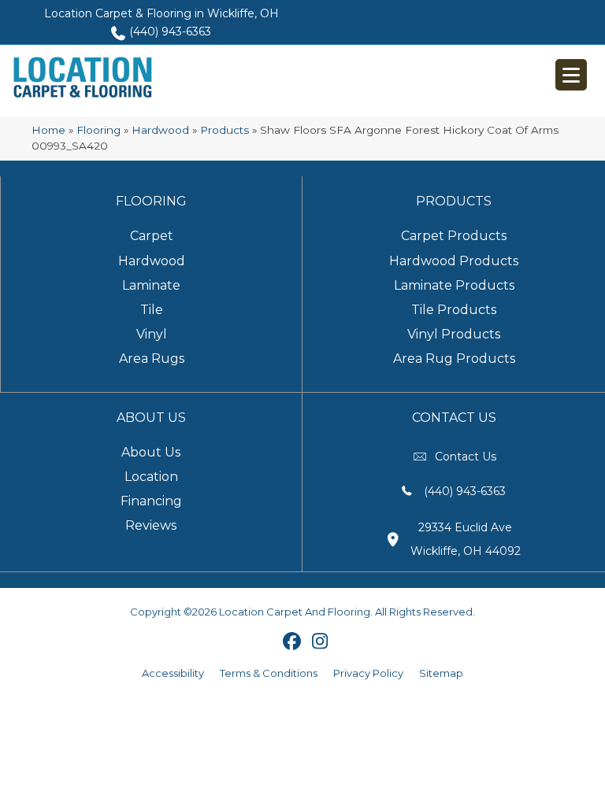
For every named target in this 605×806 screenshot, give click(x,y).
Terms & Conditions (268, 673)
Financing (151, 501)
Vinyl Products (453, 334)
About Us (150, 452)
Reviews (150, 525)
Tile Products (453, 309)
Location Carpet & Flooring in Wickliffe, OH (161, 13)
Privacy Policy (368, 673)
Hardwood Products (453, 260)
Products (224, 130)
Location (151, 476)
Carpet (151, 235)
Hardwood (160, 130)
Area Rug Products (454, 358)
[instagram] (320, 642)
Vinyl (151, 334)
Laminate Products (454, 285)
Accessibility (173, 673)
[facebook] (292, 642)
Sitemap (441, 673)
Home (48, 130)
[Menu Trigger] (571, 75)
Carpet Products (454, 235)
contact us (465, 456)
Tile (151, 309)
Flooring (98, 130)
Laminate (151, 285)
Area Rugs (151, 358)
